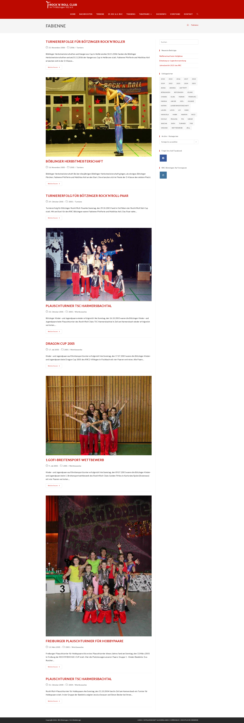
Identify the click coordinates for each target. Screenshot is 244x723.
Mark (175, 114)
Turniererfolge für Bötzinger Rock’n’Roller (85, 41)
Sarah (190, 119)
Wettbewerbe (81, 312)
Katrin (163, 106)
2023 (178, 83)
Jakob (173, 101)
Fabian (181, 97)
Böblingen (165, 92)
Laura (163, 110)
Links (140, 720)
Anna (163, 88)
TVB (191, 123)
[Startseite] (188, 25)
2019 (163, 83)
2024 (186, 83)
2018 (194, 79)
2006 (72, 47)
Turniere (79, 47)
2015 (171, 79)
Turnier (182, 123)
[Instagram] (163, 175)
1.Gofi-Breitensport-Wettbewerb (75, 460)
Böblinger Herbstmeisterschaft (74, 161)
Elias (173, 97)
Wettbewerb (177, 128)
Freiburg (192, 97)
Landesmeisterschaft (180, 106)
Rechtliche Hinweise (189, 720)
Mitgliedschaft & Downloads (156, 720)
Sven (173, 123)
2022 (171, 83)
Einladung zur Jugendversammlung (172, 61)
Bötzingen (178, 92)
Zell (188, 128)
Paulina (174, 119)
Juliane (191, 101)
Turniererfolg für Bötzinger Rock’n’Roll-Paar (87, 196)
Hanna (164, 101)
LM (179, 110)
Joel (182, 101)
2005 (72, 167)
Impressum (174, 720)
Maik (187, 110)
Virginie (164, 128)
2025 (194, 83)
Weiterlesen (55, 67)
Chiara (164, 97)
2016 (178, 79)
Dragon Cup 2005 (60, 343)
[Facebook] (163, 158)
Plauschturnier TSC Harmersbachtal (79, 306)
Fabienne (194, 25)
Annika (173, 88)
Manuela (165, 114)
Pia (182, 119)
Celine (190, 92)
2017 (186, 79)
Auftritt (183, 88)
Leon (172, 110)
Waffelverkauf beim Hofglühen (171, 56)
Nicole (164, 119)
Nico (193, 114)
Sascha (164, 123)
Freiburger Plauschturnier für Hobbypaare (85, 641)
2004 (71, 685)
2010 (163, 79)
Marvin (184, 114)
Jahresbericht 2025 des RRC (170, 65)
